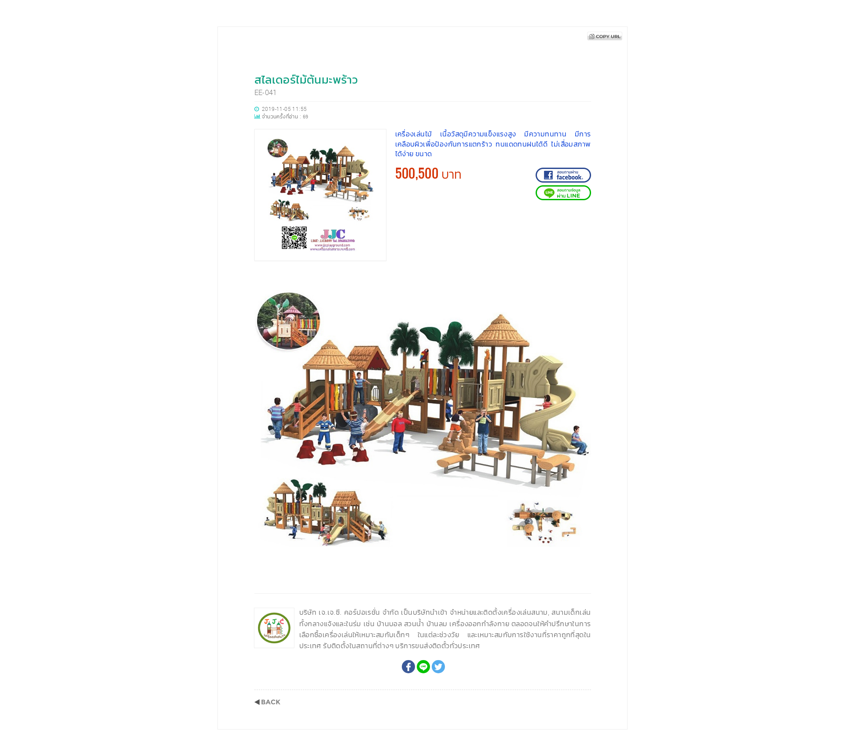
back (267, 702)
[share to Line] (423, 666)
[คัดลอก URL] (604, 36)
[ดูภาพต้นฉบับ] (582, 279)
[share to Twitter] (438, 666)
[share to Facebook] (408, 666)
